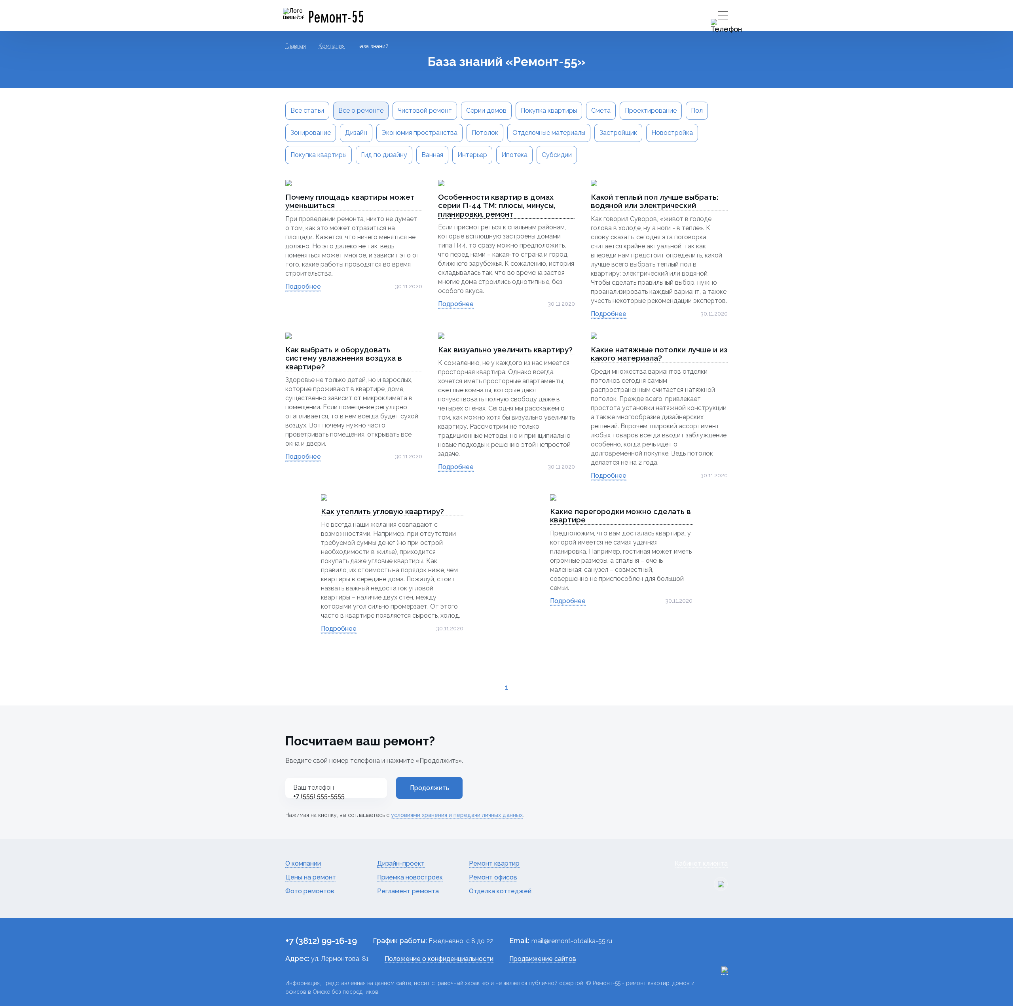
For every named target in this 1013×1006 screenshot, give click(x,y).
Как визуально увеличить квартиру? (505, 350)
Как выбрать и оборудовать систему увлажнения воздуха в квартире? (343, 358)
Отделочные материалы (548, 132)
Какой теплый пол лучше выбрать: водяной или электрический (654, 201)
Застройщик (618, 132)
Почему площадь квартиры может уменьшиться (350, 201)
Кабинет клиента (701, 863)
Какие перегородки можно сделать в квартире (620, 515)
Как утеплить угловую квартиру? (382, 511)
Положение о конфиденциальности (439, 959)
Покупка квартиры (549, 110)
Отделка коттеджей (500, 891)
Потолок (485, 132)
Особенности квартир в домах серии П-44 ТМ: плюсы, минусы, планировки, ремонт (496, 205)
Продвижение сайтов (542, 959)
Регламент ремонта (408, 891)
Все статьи (307, 110)
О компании (303, 863)
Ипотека (514, 155)
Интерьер (472, 155)
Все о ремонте (360, 110)
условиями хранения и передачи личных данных (457, 815)
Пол (697, 110)
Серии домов (486, 110)
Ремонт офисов (493, 877)
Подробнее (303, 286)
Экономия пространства (419, 132)
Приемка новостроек (410, 877)
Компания (332, 46)
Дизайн (356, 132)
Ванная (432, 155)
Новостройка (672, 132)
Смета (601, 110)
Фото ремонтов (309, 891)
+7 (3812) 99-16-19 (321, 941)
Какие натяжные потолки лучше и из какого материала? (659, 354)
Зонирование (310, 132)
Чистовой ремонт (425, 110)
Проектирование (651, 110)
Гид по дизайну (384, 155)
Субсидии (557, 155)
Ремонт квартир (494, 863)
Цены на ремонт (310, 877)
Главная (295, 46)
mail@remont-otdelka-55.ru (571, 941)
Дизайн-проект (401, 863)
